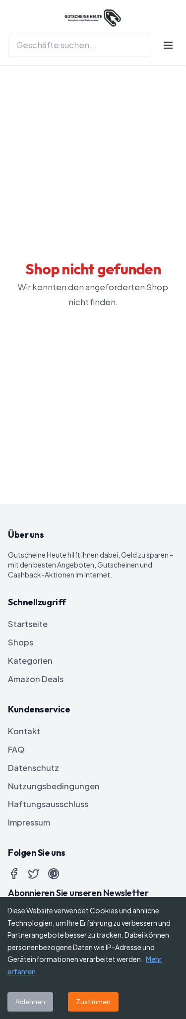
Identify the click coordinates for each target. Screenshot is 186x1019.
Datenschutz (33, 768)
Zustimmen (93, 1002)
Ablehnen (30, 1002)
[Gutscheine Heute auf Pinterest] (54, 874)
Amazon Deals (35, 679)
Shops (20, 642)
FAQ (16, 749)
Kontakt (24, 731)
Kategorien (30, 660)
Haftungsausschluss (48, 804)
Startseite (28, 624)
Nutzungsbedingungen (54, 786)
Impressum (29, 822)
